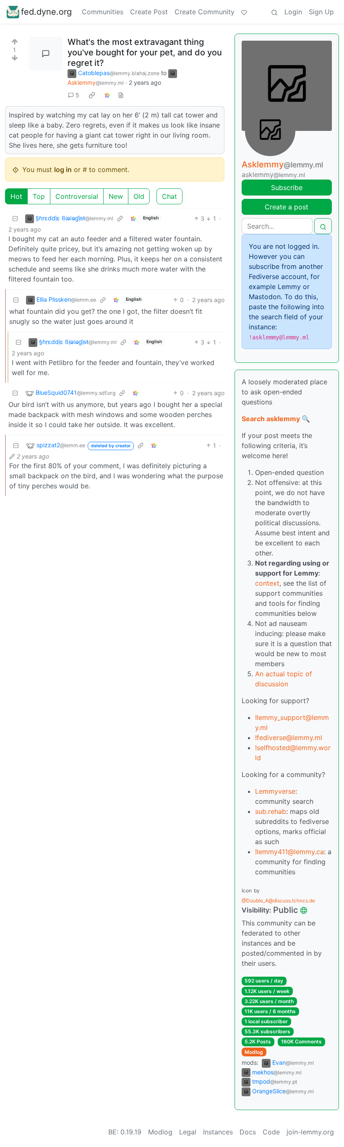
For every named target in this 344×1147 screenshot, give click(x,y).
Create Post (149, 12)
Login (293, 12)
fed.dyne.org (46, 12)
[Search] (274, 11)
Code (271, 1132)
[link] (92, 95)
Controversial (76, 196)
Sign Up (321, 12)
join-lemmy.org (310, 1132)
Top (39, 196)
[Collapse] (15, 218)
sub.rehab (270, 811)
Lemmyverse (275, 791)
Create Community (205, 12)
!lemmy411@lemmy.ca (289, 851)
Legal (187, 1132)
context (267, 583)
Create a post (286, 207)
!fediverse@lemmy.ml (288, 737)
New (116, 196)
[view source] (121, 95)
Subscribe (286, 187)
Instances (218, 1132)
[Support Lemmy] (244, 11)
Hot (16, 196)
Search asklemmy (271, 418)
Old (138, 196)
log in (63, 169)
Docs (248, 1132)
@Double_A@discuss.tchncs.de (278, 900)
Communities (102, 12)
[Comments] (46, 53)
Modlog (254, 1052)
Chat (169, 196)
